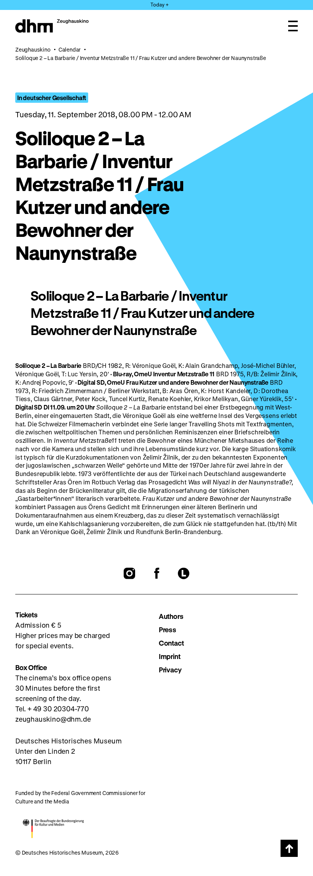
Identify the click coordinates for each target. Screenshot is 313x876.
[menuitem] (228, 616)
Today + (159, 4)
